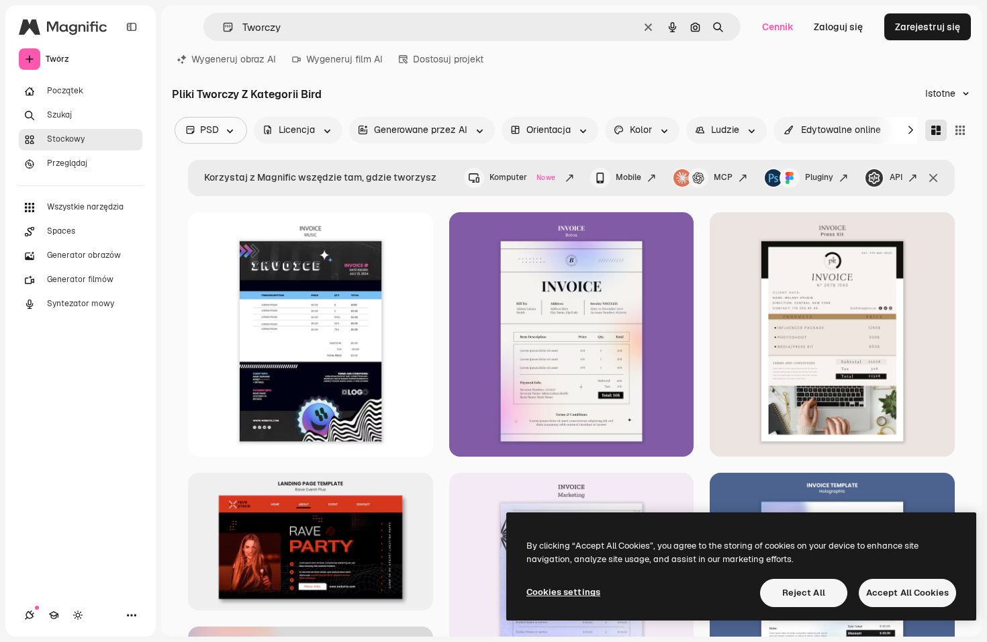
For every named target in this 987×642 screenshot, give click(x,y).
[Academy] (53, 615)
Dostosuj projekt (448, 59)
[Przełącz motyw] (78, 615)
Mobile (628, 177)
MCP (723, 177)
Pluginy (819, 177)
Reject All (803, 592)
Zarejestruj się (927, 27)
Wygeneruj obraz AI (233, 59)
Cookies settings (563, 592)
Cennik (778, 27)
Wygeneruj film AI (344, 59)
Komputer (522, 177)
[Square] (960, 130)
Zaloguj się (838, 27)
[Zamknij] (933, 178)
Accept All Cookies (907, 592)
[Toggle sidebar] (131, 27)
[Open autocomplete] (222, 27)
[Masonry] (936, 130)
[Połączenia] (29, 615)
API (896, 177)
